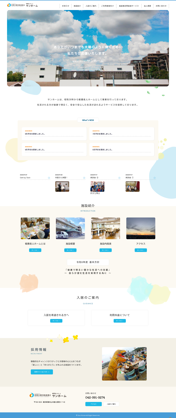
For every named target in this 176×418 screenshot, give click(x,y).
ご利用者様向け (107, 6)
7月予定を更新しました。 (103, 134)
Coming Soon (25, 177)
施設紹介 (77, 6)
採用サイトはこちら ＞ (41, 372)
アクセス (93, 404)
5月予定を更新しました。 (103, 150)
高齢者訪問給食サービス (129, 6)
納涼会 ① (130, 177)
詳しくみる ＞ (35, 250)
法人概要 (147, 6)
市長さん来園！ (61, 177)
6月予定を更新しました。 (35, 150)
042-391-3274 (95, 397)
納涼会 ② (94, 177)
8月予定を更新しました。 (35, 134)
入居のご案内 (91, 6)
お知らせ (65, 6)
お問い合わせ (161, 6)
